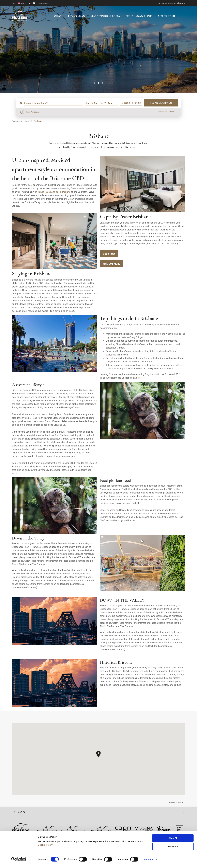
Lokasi (57, 16)
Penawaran (76, 16)
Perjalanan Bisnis (139, 16)
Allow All (172, 838)
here (138, 377)
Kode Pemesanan (33, 112)
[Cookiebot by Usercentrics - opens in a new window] (18, 859)
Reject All (173, 846)
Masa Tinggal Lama (105, 16)
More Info (148, 859)
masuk (182, 3)
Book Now (109, 253)
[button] (94, 83)
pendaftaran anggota (167, 3)
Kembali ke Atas (175, 802)
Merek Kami (166, 16)
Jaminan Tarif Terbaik (165, 111)
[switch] (83, 859)
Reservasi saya (43, 3)
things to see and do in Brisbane (54, 191)
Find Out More (111, 263)
